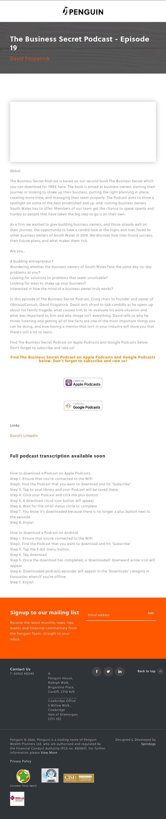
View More (49, 752)
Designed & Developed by (136, 741)
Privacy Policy (20, 761)
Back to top (147, 671)
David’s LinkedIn (24, 435)
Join (151, 612)
